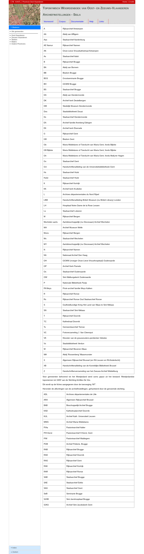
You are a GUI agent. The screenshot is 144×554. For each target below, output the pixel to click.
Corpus (62, 21)
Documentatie (77, 21)
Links (101, 21)
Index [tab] (14, 548)
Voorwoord (48, 21)
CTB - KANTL (16, 2)
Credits (131, 2)
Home (124, 2)
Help (91, 21)
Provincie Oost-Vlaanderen (32, 2)
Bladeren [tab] (15, 27)
